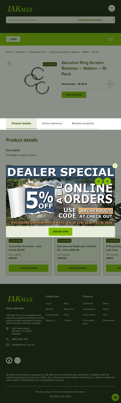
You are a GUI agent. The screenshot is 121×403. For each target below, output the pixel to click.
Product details (21, 123)
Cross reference (52, 123)
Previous (98, 181)
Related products (83, 123)
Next (107, 181)
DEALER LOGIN (60, 231)
